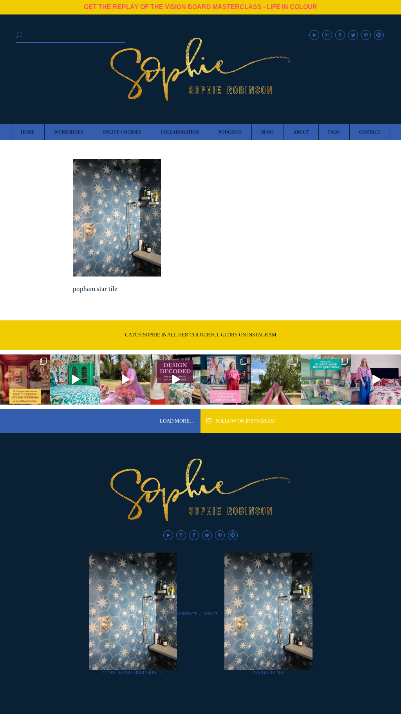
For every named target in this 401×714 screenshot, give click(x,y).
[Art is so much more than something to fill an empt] (225, 379)
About (210, 613)
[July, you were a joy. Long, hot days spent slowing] (276, 379)
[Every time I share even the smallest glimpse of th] (326, 379)
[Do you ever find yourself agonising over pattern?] (75, 379)
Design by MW (268, 672)
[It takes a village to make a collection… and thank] (376, 379)
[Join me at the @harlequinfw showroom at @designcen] (175, 379)
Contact (187, 613)
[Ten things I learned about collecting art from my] (25, 379)
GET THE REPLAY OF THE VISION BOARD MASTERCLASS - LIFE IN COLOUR (200, 7)
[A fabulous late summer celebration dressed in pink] (125, 379)
